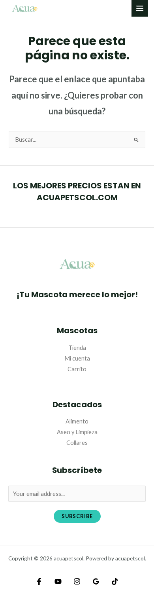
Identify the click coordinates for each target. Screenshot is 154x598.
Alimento (77, 421)
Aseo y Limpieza (77, 432)
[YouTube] (58, 581)
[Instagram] (77, 581)
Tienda (77, 347)
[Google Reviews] (96, 581)
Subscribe (77, 516)
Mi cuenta (77, 358)
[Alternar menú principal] (139, 8)
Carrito (77, 369)
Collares (77, 442)
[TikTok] (114, 581)
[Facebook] (39, 581)
